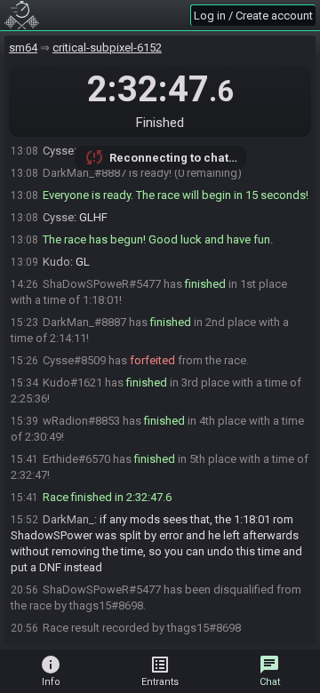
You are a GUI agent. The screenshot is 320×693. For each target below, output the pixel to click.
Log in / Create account (253, 15)
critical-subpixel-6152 (107, 47)
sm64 (23, 47)
